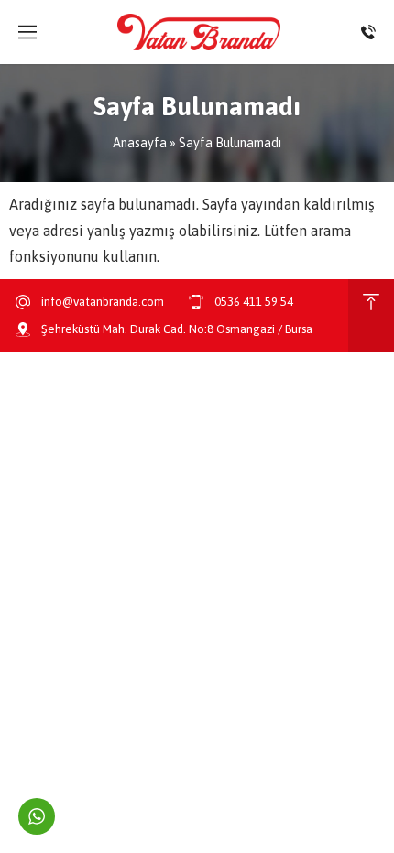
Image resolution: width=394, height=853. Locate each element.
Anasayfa (140, 142)
